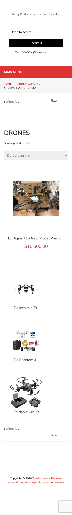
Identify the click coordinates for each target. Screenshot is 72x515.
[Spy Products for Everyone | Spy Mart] (36, 14)
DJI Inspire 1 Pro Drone (27, 308)
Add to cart (36, 222)
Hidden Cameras (28, 83)
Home (8, 83)
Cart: (22, 52)
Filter (54, 101)
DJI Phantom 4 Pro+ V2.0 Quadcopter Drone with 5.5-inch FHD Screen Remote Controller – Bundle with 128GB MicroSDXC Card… (27, 360)
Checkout (36, 43)
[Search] (53, 32)
